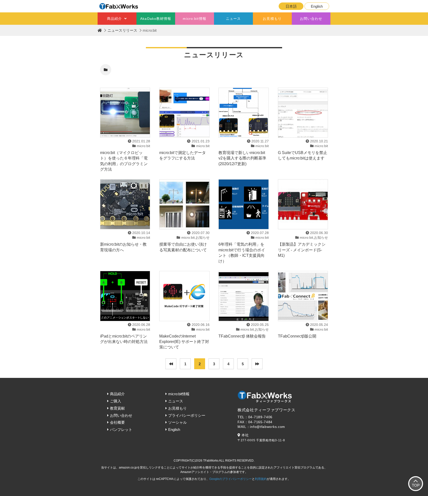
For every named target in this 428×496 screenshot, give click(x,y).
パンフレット (121, 429)
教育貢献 (117, 408)
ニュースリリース (122, 30)
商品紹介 (114, 19)
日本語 (291, 6)
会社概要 (117, 422)
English (317, 6)
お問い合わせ (311, 19)
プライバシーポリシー (186, 415)
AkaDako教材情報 (155, 19)
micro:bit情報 (194, 19)
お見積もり (272, 19)
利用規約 (261, 479)
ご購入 (115, 401)
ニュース (233, 19)
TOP (416, 485)
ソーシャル (177, 422)
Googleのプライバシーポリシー (230, 479)
